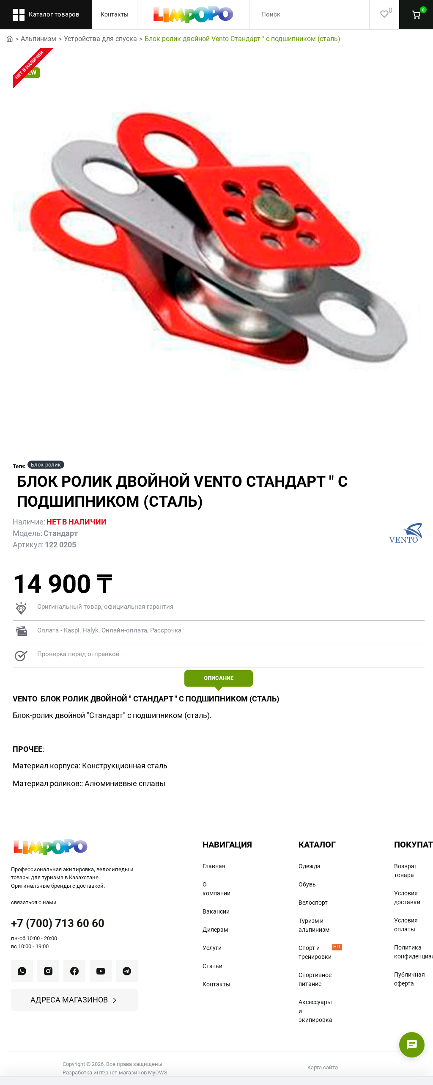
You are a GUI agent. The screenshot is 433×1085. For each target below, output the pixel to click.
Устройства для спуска (100, 39)
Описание (218, 678)
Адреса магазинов (69, 999)
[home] (9, 38)
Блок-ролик (46, 464)
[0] (379, 14)
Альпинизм (38, 39)
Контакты (115, 14)
